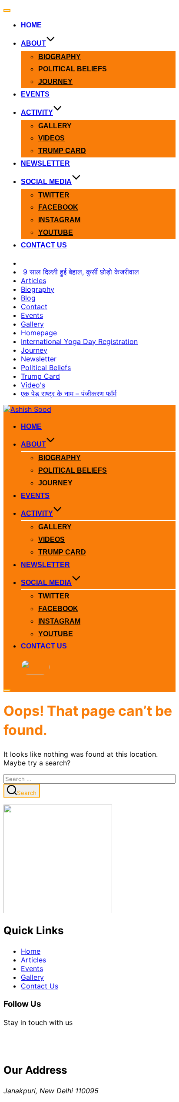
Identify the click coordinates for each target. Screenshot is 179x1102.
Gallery (55, 126)
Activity (37, 112)
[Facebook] (34, 1044)
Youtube (55, 232)
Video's (33, 385)
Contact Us (44, 245)
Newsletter (45, 163)
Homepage (39, 332)
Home (31, 25)
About (33, 43)
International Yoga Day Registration (79, 341)
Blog (28, 298)
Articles (33, 280)
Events (35, 94)
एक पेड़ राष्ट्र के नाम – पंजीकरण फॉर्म (68, 393)
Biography (59, 56)
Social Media (46, 181)
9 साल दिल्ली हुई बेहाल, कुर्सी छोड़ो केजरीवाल (80, 271)
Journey (55, 81)
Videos (51, 138)
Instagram (59, 220)
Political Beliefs (72, 69)
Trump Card (62, 150)
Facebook (58, 207)
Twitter (54, 195)
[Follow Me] (13, 1044)
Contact (34, 306)
